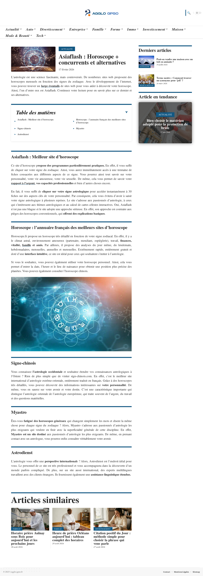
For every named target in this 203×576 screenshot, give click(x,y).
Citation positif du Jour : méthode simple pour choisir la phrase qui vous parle (112, 538)
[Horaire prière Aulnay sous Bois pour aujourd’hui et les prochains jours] (30, 519)
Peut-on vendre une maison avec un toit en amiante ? (175, 60)
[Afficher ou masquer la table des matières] (92, 112)
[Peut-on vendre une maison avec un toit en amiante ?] (146, 62)
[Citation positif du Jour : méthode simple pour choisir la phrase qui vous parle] (113, 519)
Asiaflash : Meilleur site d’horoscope (35, 119)
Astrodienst (23, 134)
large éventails (50, 86)
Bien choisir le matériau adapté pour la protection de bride (165, 124)
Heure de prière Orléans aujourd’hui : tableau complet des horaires (70, 536)
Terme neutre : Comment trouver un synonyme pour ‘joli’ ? (174, 79)
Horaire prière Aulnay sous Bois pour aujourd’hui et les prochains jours (28, 538)
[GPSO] (101, 12)
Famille (16, 529)
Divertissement (103, 529)
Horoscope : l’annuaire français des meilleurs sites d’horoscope (101, 121)
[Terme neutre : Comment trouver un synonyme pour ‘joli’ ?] (146, 80)
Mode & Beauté (146, 85)
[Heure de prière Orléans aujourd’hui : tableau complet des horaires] (71, 519)
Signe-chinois (24, 128)
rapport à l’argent (23, 183)
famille (26, 245)
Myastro (80, 128)
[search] (188, 13)
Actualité (66, 49)
